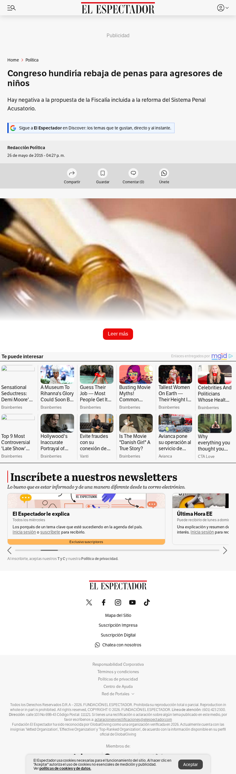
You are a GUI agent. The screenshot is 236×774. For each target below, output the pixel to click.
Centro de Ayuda (118, 687)
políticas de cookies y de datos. (65, 768)
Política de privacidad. (99, 558)
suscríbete (50, 532)
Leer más (118, 333)
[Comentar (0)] (133, 173)
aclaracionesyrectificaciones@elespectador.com (133, 719)
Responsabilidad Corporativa (118, 664)
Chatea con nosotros (121, 645)
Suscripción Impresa (118, 625)
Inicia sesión (24, 532)
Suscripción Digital (118, 635)
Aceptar (190, 764)
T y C (61, 558)
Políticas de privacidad (118, 679)
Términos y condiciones (118, 672)
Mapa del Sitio (118, 615)
